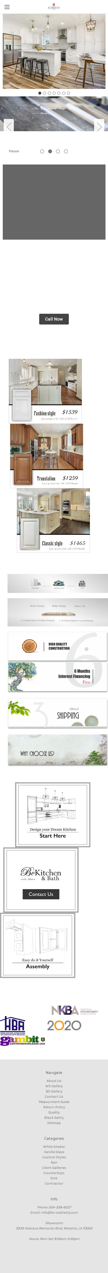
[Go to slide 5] (58, 93)
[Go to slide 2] (44, 93)
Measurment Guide (54, 1102)
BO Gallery (54, 1091)
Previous (9, 126)
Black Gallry (54, 1118)
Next (99, 126)
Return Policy (54, 1107)
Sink (54, 1178)
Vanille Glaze (54, 1152)
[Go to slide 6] (63, 93)
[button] (54, 319)
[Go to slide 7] (68, 93)
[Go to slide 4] (54, 93)
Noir (54, 1162)
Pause (14, 151)
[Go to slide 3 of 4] (58, 151)
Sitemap (54, 1123)
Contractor (54, 1183)
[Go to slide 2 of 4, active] (50, 151)
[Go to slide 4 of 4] (66, 151)
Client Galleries (54, 1168)
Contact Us (54, 1096)
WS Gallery (54, 1086)
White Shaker (54, 1147)
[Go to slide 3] (49, 93)
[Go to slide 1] (39, 93)
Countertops (54, 1173)
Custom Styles (54, 1157)
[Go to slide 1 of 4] (42, 151)
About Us (54, 1081)
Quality (54, 1112)
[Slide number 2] (54, 126)
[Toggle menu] (7, 7)
